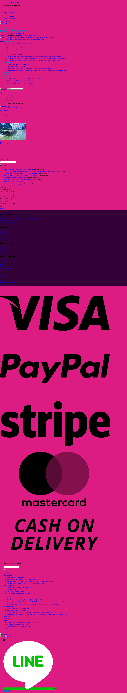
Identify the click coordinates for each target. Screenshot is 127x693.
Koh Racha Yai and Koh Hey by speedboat (21, 35)
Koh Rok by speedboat (14, 54)
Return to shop (12, 107)
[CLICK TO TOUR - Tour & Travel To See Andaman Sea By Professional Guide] (6, 23)
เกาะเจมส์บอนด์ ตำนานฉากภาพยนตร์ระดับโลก (20, 83)
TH (4, 636)
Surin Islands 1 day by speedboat (18, 50)
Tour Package (8, 573)
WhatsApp (6, 691)
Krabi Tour (7, 52)
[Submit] (0, 164)
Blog (5, 77)
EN (6, 634)
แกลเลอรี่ (6, 75)
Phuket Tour (7, 575)
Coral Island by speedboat (16, 33)
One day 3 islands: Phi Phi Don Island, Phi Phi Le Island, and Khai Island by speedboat (37, 58)
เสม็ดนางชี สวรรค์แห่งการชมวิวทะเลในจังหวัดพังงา (18, 169)
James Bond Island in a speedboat (19, 44)
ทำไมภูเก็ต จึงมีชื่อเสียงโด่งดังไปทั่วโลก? (19, 81)
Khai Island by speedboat (16, 48)
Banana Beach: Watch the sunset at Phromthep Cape (25, 40)
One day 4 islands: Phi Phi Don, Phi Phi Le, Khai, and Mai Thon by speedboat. (33, 60)
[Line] (28, 688)
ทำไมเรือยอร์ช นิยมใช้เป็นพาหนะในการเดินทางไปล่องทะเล (20, 174)
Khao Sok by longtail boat (16, 66)
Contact (6, 85)
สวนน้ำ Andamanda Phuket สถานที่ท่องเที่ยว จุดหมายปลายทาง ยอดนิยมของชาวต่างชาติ (31, 171)
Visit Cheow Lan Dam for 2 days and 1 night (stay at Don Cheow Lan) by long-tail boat (37, 71)
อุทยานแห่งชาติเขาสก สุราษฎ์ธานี (13, 184)
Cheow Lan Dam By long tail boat (18, 64)
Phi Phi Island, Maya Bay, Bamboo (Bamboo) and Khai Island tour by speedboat (34, 56)
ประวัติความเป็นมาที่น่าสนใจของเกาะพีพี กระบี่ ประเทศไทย (24, 79)
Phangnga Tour (8, 42)
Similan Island (11, 46)
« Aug (2, 209)
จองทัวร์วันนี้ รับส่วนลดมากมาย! (13, 182)
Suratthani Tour (8, 62)
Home (5, 27)
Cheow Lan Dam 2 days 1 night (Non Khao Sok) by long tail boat (29, 69)
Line (54, 688)
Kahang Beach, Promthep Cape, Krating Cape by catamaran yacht (30, 38)
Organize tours (8, 73)
